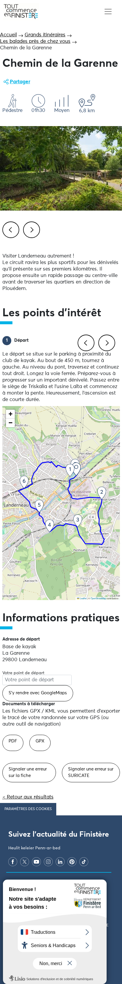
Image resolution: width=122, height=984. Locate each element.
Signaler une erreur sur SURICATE (90, 772)
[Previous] (9, 228)
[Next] (30, 228)
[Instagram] (48, 862)
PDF (13, 741)
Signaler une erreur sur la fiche (28, 772)
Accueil (8, 35)
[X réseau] (24, 862)
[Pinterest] (72, 862)
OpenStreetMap (98, 598)
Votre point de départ (23, 673)
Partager (20, 81)
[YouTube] (36, 862)
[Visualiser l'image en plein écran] (61, 168)
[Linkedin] (60, 862)
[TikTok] (83, 862)
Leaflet (82, 598)
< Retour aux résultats (28, 797)
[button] (76, 469)
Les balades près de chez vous (35, 41)
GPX (40, 741)
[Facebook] (12, 862)
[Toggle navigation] (108, 11)
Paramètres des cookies (28, 809)
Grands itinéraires (45, 35)
